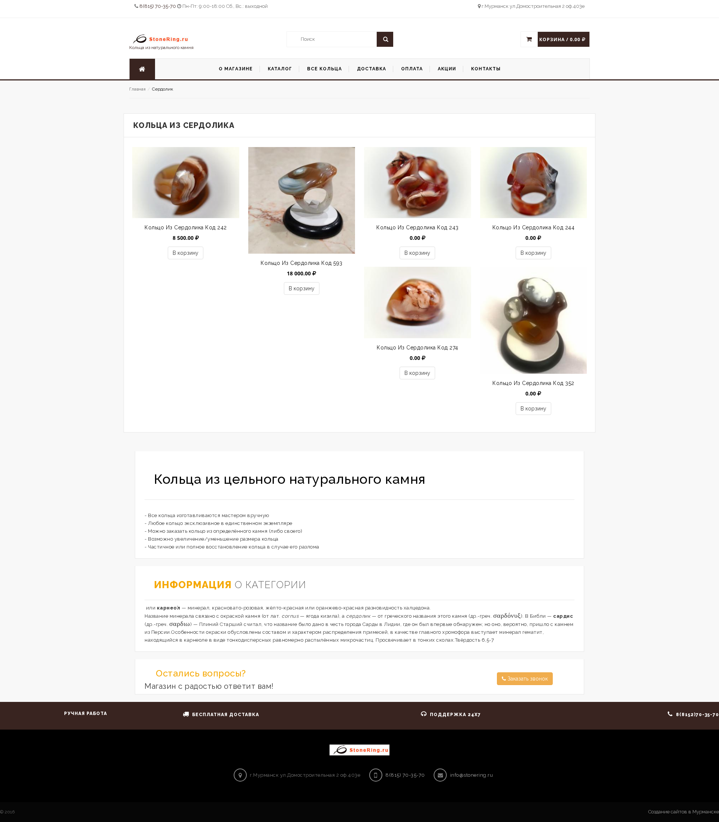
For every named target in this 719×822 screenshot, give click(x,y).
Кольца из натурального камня (161, 47)
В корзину (185, 253)
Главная (137, 89)
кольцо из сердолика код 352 (533, 383)
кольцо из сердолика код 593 (302, 263)
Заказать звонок (527, 679)
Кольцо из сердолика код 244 (533, 227)
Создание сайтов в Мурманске (683, 812)
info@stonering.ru (471, 775)
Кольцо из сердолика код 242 (186, 227)
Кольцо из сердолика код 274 (417, 348)
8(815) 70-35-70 (158, 6)
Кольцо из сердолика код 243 (417, 227)
